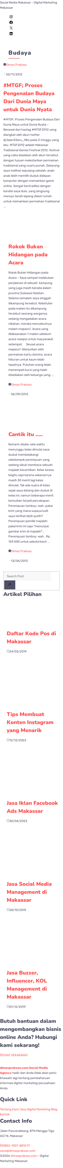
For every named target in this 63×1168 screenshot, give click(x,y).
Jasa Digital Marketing (35, 1109)
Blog (54, 1109)
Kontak (5, 1114)
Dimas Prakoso (16, 65)
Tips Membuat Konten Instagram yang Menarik (30, 722)
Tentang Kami (9, 1109)
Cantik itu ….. (25, 434)
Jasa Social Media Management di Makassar (29, 892)
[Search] (9, 584)
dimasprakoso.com (24, 1156)
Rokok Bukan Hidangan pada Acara (28, 254)
